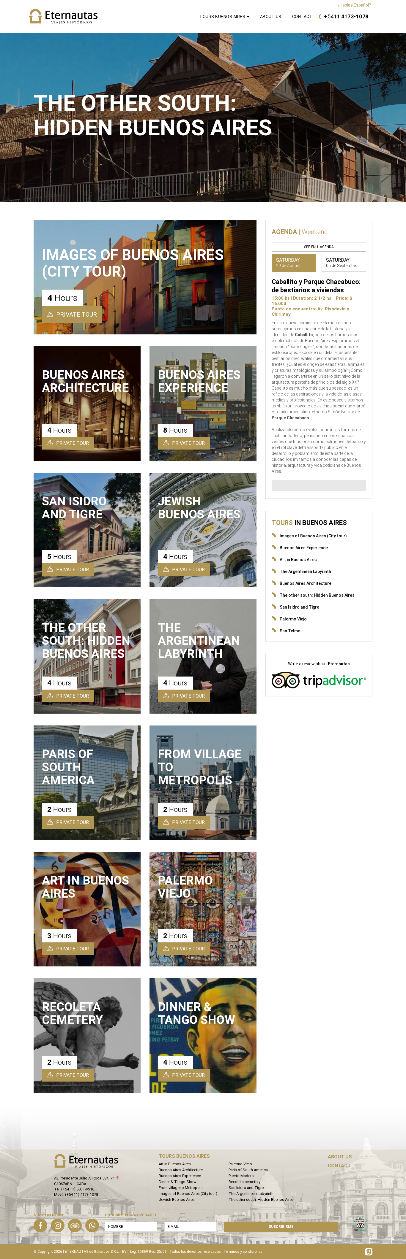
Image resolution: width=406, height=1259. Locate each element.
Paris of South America (248, 1170)
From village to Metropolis (181, 1187)
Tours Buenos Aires (222, 16)
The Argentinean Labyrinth (305, 571)
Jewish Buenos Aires (177, 1199)
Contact (302, 16)
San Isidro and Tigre (299, 607)
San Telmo (290, 630)
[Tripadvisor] (75, 1225)
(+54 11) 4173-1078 (81, 1194)
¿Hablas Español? (354, 5)
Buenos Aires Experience (304, 547)
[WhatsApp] (92, 1225)
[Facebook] (40, 1225)
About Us (270, 16)
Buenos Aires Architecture (305, 583)
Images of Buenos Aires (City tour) (313, 536)
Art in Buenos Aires (298, 559)
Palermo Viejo (293, 619)
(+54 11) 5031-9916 (77, 1189)
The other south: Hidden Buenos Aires (317, 595)
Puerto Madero (241, 1176)
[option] (203, 117)
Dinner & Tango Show (177, 1181)
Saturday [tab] (288, 262)
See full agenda (319, 247)
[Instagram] (57, 1225)
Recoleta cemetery (244, 1181)
